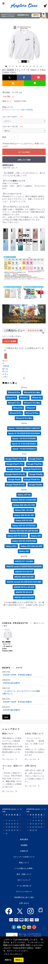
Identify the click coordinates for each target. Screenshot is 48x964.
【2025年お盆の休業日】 (11, 683)
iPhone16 (31, 407)
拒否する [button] (8, 960)
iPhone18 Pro (14, 392)
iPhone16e (18, 407)
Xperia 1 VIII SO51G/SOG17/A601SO (24, 428)
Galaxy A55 (24, 551)
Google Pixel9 (14, 479)
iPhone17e (11, 397)
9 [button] (34, 67)
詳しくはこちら (8, 759)
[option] (24, 44)
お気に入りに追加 (24, 159)
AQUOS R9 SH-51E (24, 592)
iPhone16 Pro (16, 413)
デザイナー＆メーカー (12, 109)
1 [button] (6, 67)
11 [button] (41, 67)
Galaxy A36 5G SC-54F (24, 515)
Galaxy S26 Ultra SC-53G (24, 505)
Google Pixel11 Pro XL (15, 458)
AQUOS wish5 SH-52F (24, 576)
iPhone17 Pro (14, 402)
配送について (24, 862)
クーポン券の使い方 (24, 885)
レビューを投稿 (10, 341)
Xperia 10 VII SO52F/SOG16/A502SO (24, 433)
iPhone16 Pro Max (24, 418)
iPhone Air (37, 397)
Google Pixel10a (34, 464)
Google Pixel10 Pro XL (15, 474)
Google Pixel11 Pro (14, 464)
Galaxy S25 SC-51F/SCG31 (24, 525)
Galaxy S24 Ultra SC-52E (31, 546)
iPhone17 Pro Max (32, 402)
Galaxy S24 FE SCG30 (17, 535)
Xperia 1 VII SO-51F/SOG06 (24, 438)
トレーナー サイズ (10, 126)
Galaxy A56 (36, 535)
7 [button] (27, 67)
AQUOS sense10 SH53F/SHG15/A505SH (24, 566)
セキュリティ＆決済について (24, 857)
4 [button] (17, 67)
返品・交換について (24, 874)
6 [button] (24, 67)
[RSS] (13, 83)
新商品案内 (24, 839)
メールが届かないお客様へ (24, 868)
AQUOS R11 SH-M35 (24, 561)
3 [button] (13, 67)
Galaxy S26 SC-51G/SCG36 (24, 499)
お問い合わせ (24, 903)
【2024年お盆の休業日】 (11, 710)
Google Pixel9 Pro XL (15, 484)
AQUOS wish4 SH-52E (24, 597)
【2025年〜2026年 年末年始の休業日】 (17, 675)
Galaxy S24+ (11, 546)
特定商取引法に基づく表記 (24, 897)
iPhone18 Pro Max (32, 392)
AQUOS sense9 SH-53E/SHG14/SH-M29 (24, 581)
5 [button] (20, 67)
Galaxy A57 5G (24, 494)
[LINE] (35, 83)
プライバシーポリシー (24, 891)
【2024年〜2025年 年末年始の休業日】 (17, 702)
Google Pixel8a (35, 484)
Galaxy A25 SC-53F (24, 520)
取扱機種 (24, 845)
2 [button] (10, 67)
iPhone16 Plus (32, 413)
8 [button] (31, 67)
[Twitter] (9, 77)
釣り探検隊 (27, 109)
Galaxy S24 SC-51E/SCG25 (24, 541)
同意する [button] (18, 960)
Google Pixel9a (36, 474)
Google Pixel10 (13, 469)
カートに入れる (24, 152)
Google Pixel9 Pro (32, 479)
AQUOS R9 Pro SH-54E (24, 587)
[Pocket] (38, 77)
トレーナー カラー (10, 116)
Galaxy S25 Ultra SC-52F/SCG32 (24, 530)
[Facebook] (24, 77)
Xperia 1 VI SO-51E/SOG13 (24, 448)
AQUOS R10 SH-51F (24, 571)
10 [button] (38, 67)
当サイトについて (24, 880)
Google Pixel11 (36, 458)
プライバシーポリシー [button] (13, 954)
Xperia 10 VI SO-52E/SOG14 (24, 443)
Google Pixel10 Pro (32, 469)
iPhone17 (24, 397)
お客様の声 (24, 851)
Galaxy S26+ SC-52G (24, 510)
